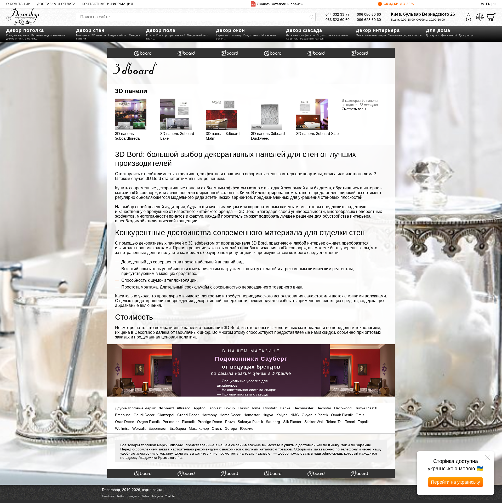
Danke (285, 408)
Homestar (251, 415)
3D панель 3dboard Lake (177, 135)
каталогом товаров (276, 449)
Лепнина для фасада (300, 35)
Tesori (350, 422)
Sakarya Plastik (250, 422)
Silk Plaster (292, 422)
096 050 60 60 (369, 14)
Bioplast (214, 408)
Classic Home (249, 408)
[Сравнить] (480, 17)
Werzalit (139, 428)
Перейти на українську (455, 482)
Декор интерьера (378, 30)
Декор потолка (25, 30)
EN (488, 4)
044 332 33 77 (338, 14)
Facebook (108, 496)
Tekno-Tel (334, 422)
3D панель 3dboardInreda (127, 135)
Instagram (133, 496)
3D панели (99, 35)
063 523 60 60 (338, 20)
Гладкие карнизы (18, 35)
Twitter (120, 496)
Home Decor (230, 415)
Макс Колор (199, 428)
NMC (294, 415)
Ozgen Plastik (148, 422)
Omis (360, 415)
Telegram (157, 496)
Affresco (183, 408)
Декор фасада (304, 30)
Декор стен (90, 30)
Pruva (230, 422)
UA (482, 4)
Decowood (343, 408)
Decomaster (303, 408)
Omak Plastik (342, 415)
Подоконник (251, 35)
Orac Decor (124, 422)
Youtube (170, 496)
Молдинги (83, 35)
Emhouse (123, 415)
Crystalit (270, 408)
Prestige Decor (210, 422)
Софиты (291, 38)
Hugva (268, 415)
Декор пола (160, 30)
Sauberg (273, 422)
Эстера (231, 428)
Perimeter (171, 422)
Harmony (209, 415)
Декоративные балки (20, 38)
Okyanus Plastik (315, 415)
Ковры (150, 35)
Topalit (363, 422)
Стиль (217, 428)
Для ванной (449, 35)
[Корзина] (491, 17)
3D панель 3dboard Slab (317, 133)
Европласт (158, 428)
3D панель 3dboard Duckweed (268, 135)
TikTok (145, 496)
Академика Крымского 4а (160, 457)
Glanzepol (165, 415)
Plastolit (188, 422)
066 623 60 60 (369, 20)
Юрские (246, 428)
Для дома (438, 30)
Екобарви (178, 428)
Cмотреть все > (354, 109)
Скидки (399, 4)
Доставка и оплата (56, 4)
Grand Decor (188, 415)
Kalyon (282, 415)
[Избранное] (468, 17)
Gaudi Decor (144, 415)
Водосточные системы (332, 35)
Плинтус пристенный (170, 35)
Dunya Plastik (366, 408)
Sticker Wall (313, 422)
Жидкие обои (117, 35)
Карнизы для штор (229, 35)
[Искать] (312, 17)
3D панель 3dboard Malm (222, 135)
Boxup (229, 408)
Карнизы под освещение (48, 35)
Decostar (323, 408)
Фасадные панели (312, 38)
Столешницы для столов (405, 35)
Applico (199, 408)
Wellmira (122, 428)
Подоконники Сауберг (251, 358)
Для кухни (433, 35)
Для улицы (466, 35)
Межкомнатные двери (371, 35)
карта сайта (152, 490)
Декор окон (230, 30)
